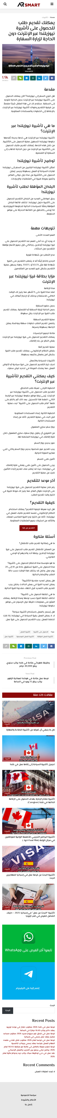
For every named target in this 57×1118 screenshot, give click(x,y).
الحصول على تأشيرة (40, 632)
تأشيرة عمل (9, 636)
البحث (52, 1005)
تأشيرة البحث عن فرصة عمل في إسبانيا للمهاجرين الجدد (30, 876)
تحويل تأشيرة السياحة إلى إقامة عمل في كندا (32, 764)
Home (52, 17)
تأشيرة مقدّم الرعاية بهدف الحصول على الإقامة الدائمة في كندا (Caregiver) (32, 800)
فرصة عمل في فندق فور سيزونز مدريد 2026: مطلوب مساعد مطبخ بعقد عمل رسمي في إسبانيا (29, 1035)
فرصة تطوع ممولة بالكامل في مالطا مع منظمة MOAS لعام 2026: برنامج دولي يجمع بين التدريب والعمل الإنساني (29, 1048)
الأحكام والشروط (28, 1100)
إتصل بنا (28, 1104)
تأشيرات (45, 17)
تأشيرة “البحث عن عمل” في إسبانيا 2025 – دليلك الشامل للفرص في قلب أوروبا (31, 914)
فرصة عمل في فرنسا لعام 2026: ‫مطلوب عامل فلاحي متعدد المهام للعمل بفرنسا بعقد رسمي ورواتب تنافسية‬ (29, 1042)
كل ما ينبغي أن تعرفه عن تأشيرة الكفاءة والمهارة (30, 730)
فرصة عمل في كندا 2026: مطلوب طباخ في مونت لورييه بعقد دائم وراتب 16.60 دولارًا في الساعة (30, 1029)
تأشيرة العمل (25, 632)
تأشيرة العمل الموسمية (25, 636)
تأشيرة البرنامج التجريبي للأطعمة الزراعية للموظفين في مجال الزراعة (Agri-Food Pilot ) (30, 838)
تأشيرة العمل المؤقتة (45, 636)
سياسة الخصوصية (28, 1095)
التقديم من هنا (28, 528)
